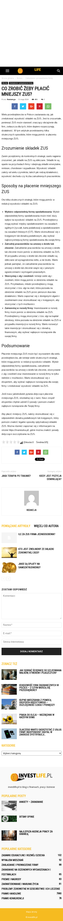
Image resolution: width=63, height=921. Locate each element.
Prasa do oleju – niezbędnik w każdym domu (36, 716)
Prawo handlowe (11, 893)
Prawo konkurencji (13, 898)
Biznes (4, 83)
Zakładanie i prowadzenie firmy (21, 83)
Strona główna (8, 78)
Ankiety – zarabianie (31, 801)
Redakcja (11, 99)
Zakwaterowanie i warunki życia (20, 884)
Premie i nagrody (11, 879)
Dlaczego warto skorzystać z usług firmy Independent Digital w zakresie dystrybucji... (40, 732)
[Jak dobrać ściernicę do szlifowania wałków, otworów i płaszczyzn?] (9, 674)
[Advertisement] (31, 33)
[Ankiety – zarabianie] (9, 806)
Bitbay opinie (26, 816)
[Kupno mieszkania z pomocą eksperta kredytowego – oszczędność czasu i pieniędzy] (9, 704)
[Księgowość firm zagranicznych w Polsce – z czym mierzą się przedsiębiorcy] (9, 689)
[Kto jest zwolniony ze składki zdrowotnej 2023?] (9, 552)
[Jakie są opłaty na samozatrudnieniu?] (9, 567)
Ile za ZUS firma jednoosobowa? (36, 534)
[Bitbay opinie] (9, 819)
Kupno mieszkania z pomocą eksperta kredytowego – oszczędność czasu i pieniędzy (37, 702)
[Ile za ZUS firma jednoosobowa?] (9, 537)
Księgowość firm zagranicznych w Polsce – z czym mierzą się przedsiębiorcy (39, 688)
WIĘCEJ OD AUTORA (46, 526)
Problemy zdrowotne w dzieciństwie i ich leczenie (31, 888)
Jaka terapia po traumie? (16, 475)
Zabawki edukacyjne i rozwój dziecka (23, 855)
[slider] (11, 442)
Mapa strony (31, 912)
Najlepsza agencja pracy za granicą (36, 832)
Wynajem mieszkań (12, 860)
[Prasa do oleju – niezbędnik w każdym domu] (9, 719)
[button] (58, 71)
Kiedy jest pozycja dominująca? (50, 477)
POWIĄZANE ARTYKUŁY (16, 526)
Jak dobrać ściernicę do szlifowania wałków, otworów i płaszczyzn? (40, 671)
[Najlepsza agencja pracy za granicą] (9, 835)
